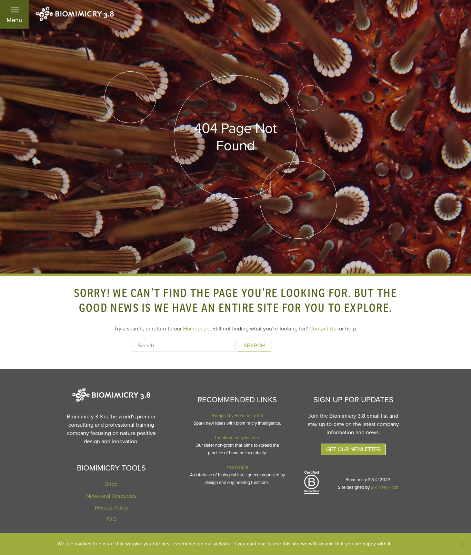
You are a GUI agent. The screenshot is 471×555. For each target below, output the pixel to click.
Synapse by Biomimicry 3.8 (237, 415)
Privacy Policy (111, 507)
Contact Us (322, 328)
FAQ (111, 519)
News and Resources (111, 496)
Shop (111, 484)
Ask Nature (237, 467)
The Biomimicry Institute (237, 437)
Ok (404, 544)
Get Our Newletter (353, 449)
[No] (462, 544)
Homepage (196, 328)
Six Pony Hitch (384, 487)
